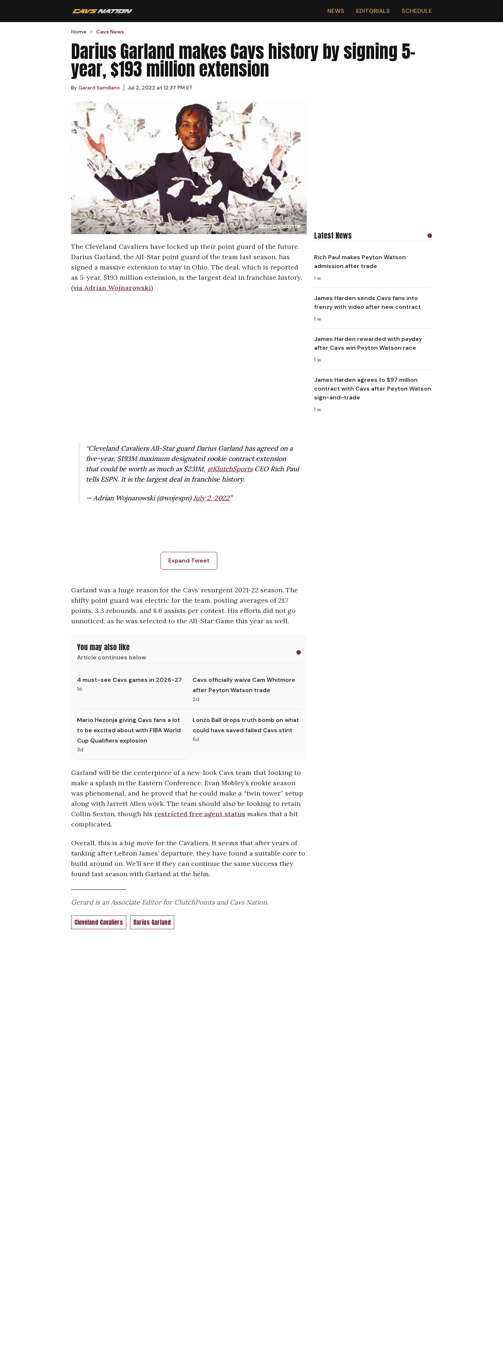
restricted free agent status (199, 814)
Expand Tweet (189, 560)
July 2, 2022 (211, 498)
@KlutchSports (230, 469)
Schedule (417, 11)
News (335, 11)
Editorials (373, 11)
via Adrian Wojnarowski (112, 287)
